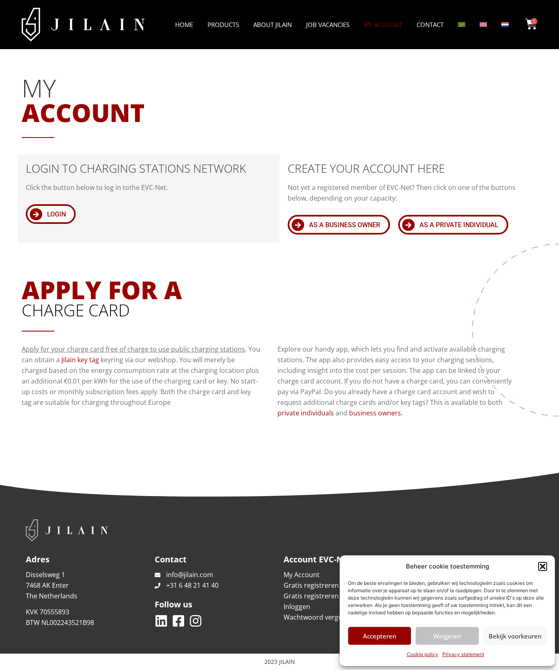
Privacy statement (463, 654)
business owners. (376, 412)
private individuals (305, 412)
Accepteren (379, 636)
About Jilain (272, 24)
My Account (383, 24)
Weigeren (447, 636)
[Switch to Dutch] (505, 24)
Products (223, 24)
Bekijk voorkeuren (515, 636)
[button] (543, 566)
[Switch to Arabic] (461, 24)
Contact (430, 24)
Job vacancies (327, 24)
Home (184, 24)
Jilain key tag (80, 359)
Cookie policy (422, 654)
